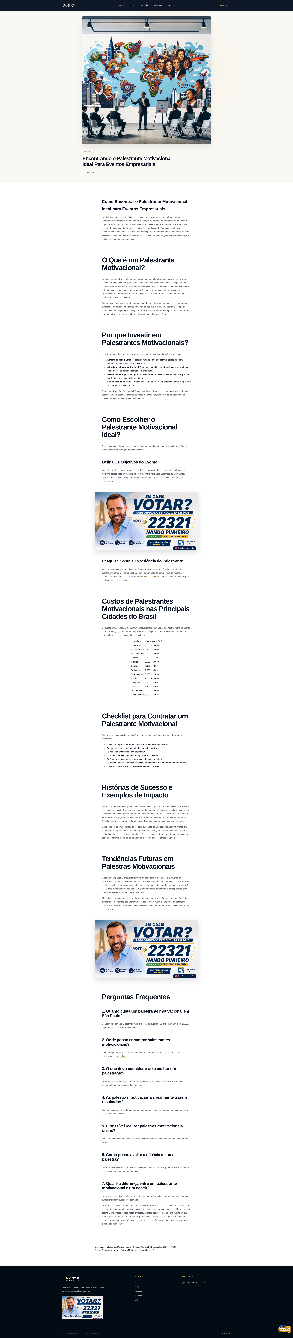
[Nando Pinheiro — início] (69, 5)
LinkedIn (155, 576)
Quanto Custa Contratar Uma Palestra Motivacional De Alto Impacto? (124, 1250)
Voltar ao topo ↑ (226, 1333)
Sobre (132, 5)
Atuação (144, 5)
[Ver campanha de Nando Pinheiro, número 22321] (285, 1329)
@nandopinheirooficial (193, 1282)
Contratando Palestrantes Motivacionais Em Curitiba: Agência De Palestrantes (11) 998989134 (135, 1247)
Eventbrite (144, 576)
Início (121, 5)
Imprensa (158, 5)
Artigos (171, 5)
